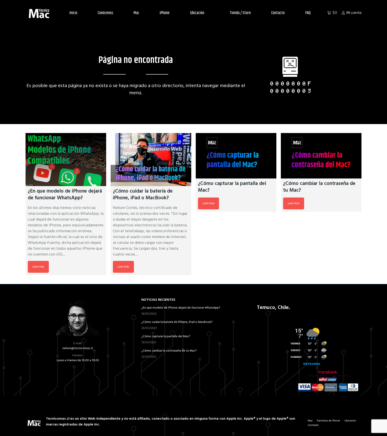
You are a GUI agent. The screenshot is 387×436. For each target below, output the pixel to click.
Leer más (38, 266)
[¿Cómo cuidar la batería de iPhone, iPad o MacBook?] (151, 159)
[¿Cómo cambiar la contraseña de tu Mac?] (321, 155)
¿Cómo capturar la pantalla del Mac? (165, 336)
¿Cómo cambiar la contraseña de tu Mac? (169, 350)
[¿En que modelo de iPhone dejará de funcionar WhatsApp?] (66, 159)
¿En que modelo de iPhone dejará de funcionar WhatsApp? (180, 307)
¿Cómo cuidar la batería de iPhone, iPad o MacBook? (177, 322)
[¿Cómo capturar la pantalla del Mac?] (236, 155)
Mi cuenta (353, 13)
